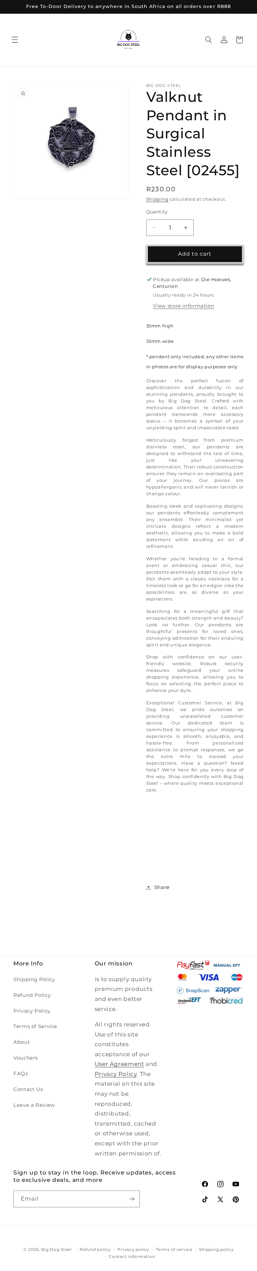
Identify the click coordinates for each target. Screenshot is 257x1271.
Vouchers (25, 1058)
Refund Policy (32, 995)
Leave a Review (34, 1105)
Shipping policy (216, 1249)
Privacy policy (133, 1249)
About (21, 1042)
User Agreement (119, 1064)
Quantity (157, 211)
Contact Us (28, 1089)
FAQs (20, 1074)
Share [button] (162, 887)
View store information (183, 306)
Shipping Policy (34, 979)
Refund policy (95, 1249)
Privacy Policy (32, 1011)
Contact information (132, 1256)
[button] (14, 40)
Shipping (157, 199)
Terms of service (174, 1249)
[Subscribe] (132, 1199)
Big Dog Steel (56, 1249)
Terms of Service (35, 1026)
